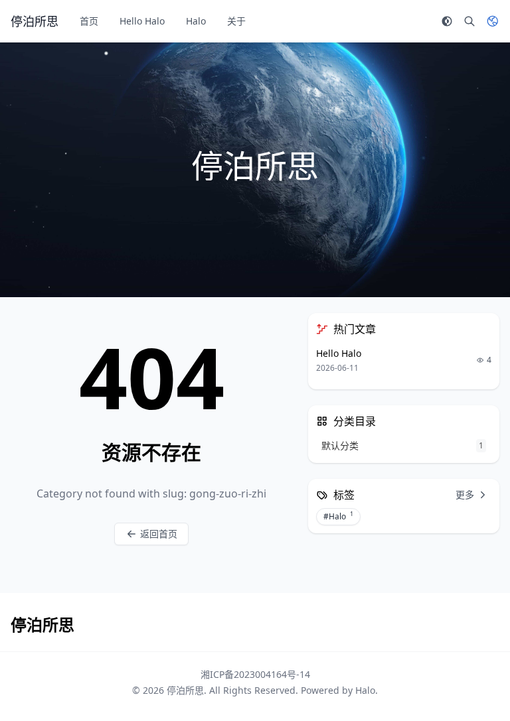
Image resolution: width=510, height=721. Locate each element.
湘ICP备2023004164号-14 (255, 674)
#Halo (338, 516)
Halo (196, 21)
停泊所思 (185, 690)
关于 (236, 21)
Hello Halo (142, 21)
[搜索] (469, 21)
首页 (89, 21)
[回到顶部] (481, 692)
